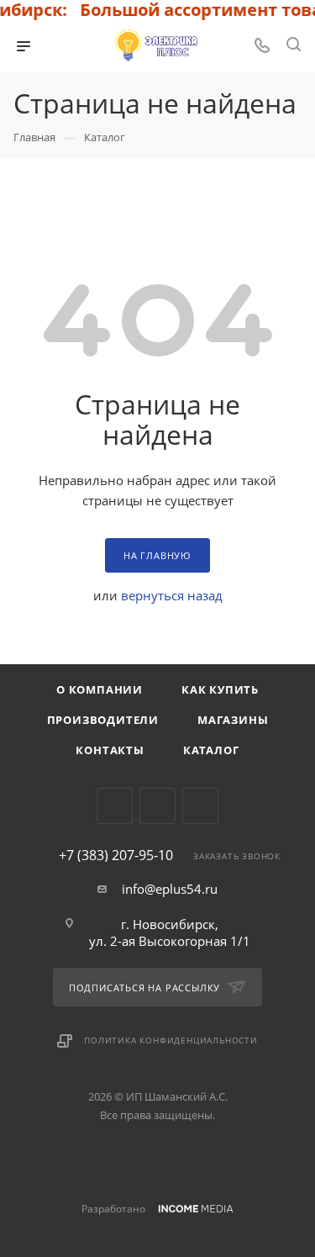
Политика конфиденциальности (171, 1040)
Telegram (115, 806)
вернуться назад (172, 595)
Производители (103, 719)
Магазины (232, 719)
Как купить (220, 689)
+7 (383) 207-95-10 (116, 855)
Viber (157, 806)
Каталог (211, 750)
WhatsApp (200, 806)
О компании (99, 689)
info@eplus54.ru (170, 888)
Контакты (110, 750)
